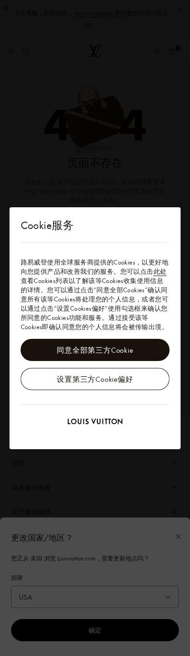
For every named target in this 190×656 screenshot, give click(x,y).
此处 (160, 271)
